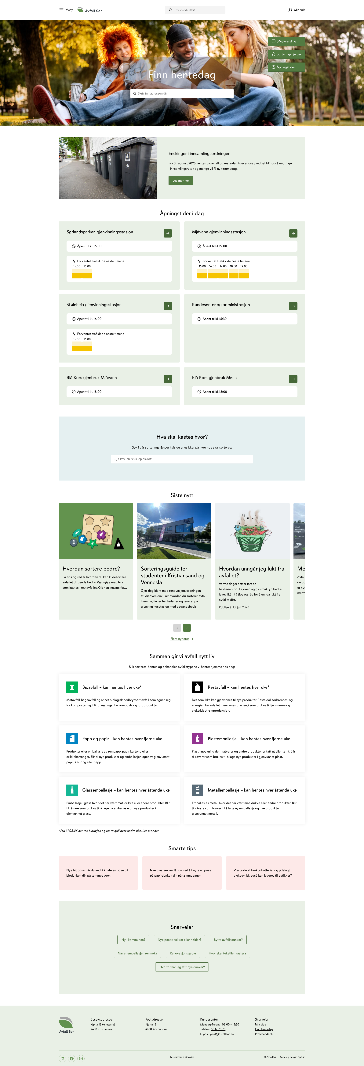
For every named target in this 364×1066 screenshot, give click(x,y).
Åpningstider (286, 67)
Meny (69, 10)
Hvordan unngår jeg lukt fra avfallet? (251, 572)
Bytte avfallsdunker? (228, 940)
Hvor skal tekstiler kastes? (227, 953)
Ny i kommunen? (133, 940)
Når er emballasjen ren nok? (137, 953)
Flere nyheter (179, 639)
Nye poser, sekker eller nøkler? (179, 940)
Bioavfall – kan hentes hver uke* (112, 687)
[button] (77, 273)
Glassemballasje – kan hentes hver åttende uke (126, 790)
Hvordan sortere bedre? (91, 568)
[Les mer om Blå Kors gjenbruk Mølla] (293, 379)
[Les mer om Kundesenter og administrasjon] (293, 306)
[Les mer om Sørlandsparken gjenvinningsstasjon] (168, 233)
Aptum (301, 1057)
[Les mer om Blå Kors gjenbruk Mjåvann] (168, 379)
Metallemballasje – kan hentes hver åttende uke (252, 790)
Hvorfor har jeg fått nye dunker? (182, 967)
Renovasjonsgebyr (183, 953)
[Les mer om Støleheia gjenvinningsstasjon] (168, 306)
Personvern (176, 1057)
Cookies (189, 1057)
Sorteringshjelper (289, 54)
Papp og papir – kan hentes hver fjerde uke (122, 739)
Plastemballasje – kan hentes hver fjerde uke (249, 739)
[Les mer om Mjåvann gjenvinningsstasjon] (293, 233)
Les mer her (181, 180)
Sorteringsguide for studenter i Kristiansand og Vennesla (173, 575)
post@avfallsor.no (222, 1034)
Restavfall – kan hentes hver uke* (239, 687)
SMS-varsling (286, 41)
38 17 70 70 (218, 1029)
